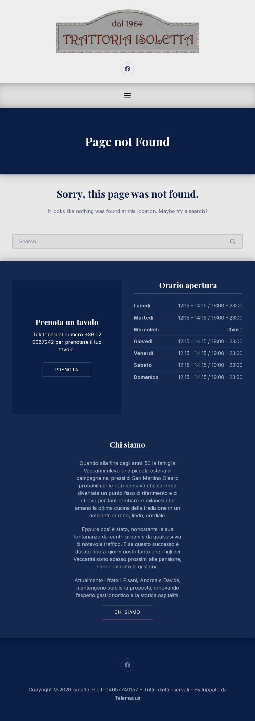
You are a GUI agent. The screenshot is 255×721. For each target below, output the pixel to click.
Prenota (67, 369)
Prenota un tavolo (67, 322)
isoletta (81, 689)
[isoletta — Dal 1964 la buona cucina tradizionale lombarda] (127, 31)
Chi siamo (127, 612)
